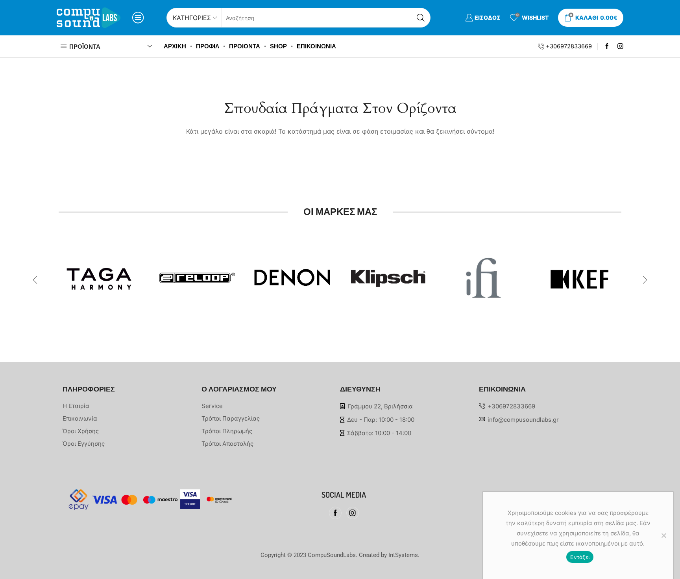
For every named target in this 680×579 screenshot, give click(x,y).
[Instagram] (620, 46)
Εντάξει (579, 557)
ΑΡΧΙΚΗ (175, 46)
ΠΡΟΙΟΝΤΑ (244, 46)
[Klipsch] (388, 276)
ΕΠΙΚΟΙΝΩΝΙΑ (316, 46)
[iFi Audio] (483, 275)
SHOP (278, 46)
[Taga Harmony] (100, 274)
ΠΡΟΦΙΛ (207, 46)
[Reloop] (196, 273)
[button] (35, 280)
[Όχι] (663, 535)
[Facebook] (607, 46)
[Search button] (420, 17)
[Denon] (292, 271)
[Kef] (579, 272)
